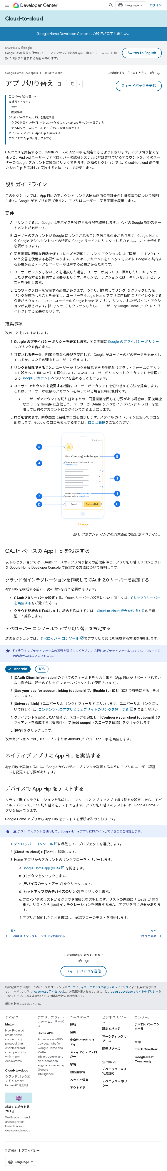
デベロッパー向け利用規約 (114, 1071)
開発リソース (111, 1049)
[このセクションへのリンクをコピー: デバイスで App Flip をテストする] (88, 789)
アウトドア (77, 1088)
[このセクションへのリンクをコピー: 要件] (18, 213)
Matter (10, 1024)
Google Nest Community (144, 1059)
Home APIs (45, 1033)
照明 (73, 1024)
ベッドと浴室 (79, 1080)
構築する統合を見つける (17, 1109)
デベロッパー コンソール (59, 638)
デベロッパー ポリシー (114, 1083)
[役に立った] (152, 73)
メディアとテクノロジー (83, 1054)
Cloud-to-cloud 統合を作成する (121, 611)
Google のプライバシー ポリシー (133, 342)
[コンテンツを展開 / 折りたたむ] (34, 96)
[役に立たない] (158, 73)
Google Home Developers (21, 73)
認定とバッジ (111, 1029)
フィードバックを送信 (138, 86)
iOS (42, 669)
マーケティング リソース (114, 1039)
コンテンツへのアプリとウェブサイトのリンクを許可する (83, 710)
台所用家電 (77, 1072)
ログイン (156, 5)
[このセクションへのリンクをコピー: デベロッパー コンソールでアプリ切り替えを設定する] (115, 629)
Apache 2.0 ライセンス (48, 991)
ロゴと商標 (96, 422)
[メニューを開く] (7, 5)
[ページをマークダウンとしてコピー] (73, 84)
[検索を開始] (111, 5)
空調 (73, 1032)
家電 (73, 1064)
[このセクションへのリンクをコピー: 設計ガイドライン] (51, 185)
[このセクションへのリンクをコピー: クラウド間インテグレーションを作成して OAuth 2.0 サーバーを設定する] (153, 580)
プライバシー (31, 1150)
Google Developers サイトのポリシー (134, 991)
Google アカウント (36, 378)
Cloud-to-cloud (24, 18)
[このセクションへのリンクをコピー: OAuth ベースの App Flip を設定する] (94, 551)
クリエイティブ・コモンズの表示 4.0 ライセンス (98, 987)
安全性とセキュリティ (82, 1042)
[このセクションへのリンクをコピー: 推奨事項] (27, 324)
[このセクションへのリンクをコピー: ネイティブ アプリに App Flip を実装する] (105, 756)
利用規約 (11, 1150)
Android (20, 669)
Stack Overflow (146, 1049)
